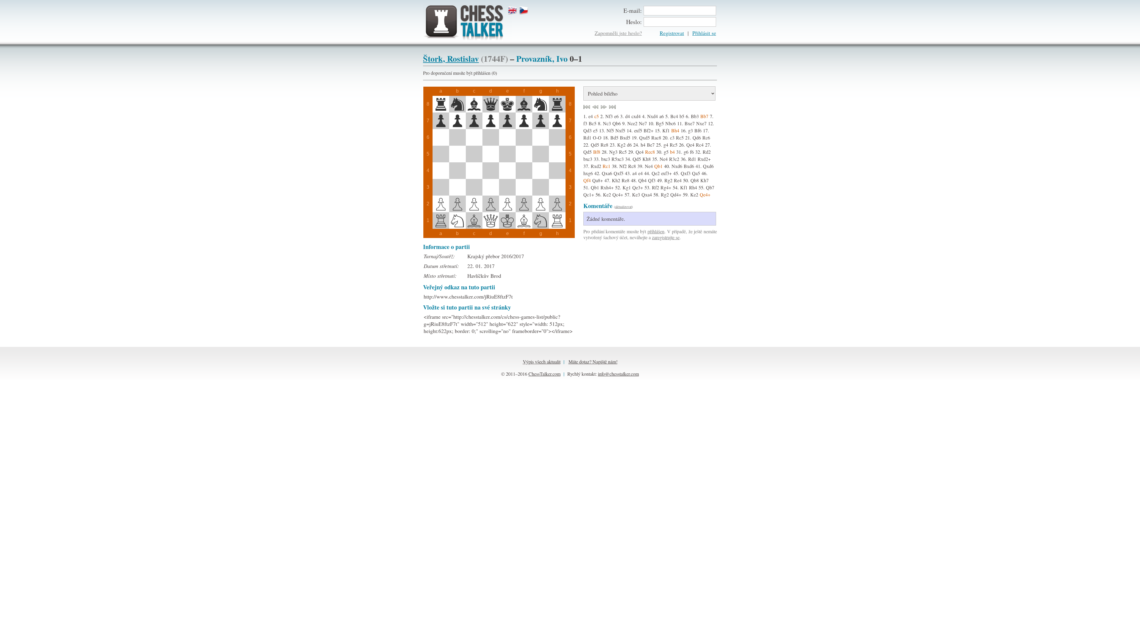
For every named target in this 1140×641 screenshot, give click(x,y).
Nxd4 (652, 116)
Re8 (604, 145)
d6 (629, 145)
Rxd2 (596, 166)
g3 (690, 130)
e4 (590, 116)
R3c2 (674, 159)
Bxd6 (689, 166)
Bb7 (704, 116)
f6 (692, 152)
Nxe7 (701, 123)
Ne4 (664, 159)
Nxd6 (677, 166)
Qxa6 (607, 173)
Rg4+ (666, 187)
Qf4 (587, 180)
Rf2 (655, 187)
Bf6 (698, 130)
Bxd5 (625, 137)
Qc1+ (588, 194)
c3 (672, 137)
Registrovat (672, 33)
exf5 (638, 130)
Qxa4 (647, 194)
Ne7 (643, 123)
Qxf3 (686, 173)
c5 (596, 116)
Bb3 (695, 116)
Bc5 (592, 123)
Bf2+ (648, 130)
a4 (634, 173)
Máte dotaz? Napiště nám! (593, 361)
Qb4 (642, 180)
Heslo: (634, 22)
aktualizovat (623, 206)
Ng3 (613, 152)
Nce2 (632, 123)
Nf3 (609, 116)
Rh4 (693, 187)
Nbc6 (670, 123)
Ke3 (636, 194)
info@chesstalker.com (618, 374)
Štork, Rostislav (451, 59)
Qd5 (595, 145)
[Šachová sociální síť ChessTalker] (467, 22)
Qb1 (658, 166)
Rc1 (606, 166)
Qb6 (616, 123)
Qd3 (587, 130)
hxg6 (588, 173)
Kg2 (621, 145)
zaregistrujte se (666, 237)
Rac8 (656, 137)
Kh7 (704, 180)
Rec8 (650, 152)
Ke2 (607, 194)
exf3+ (666, 173)
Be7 (651, 145)
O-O (597, 137)
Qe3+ (637, 187)
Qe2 (656, 173)
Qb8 (695, 180)
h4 (643, 145)
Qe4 (690, 145)
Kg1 (627, 187)
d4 (627, 116)
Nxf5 (620, 130)
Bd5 (614, 137)
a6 (661, 116)
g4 (666, 145)
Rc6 (706, 137)
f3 (585, 123)
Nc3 (607, 123)
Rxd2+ (704, 159)
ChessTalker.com (544, 374)
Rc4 (700, 145)
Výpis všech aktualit (541, 361)
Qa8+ (597, 180)
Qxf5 (618, 173)
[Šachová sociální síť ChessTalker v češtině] (524, 10)
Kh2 (616, 180)
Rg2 (668, 180)
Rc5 (680, 137)
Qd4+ (675, 194)
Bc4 (674, 116)
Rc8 (632, 166)
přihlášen (655, 231)
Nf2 (623, 166)
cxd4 (636, 116)
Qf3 (652, 180)
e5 (595, 130)
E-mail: (632, 11)
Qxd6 (708, 166)
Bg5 (660, 123)
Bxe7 (690, 123)
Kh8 (646, 159)
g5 (666, 152)
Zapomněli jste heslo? (618, 33)
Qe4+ (705, 194)
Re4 (678, 180)
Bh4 (675, 130)
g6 (686, 152)
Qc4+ (617, 194)
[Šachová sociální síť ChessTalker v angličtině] (513, 10)
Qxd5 (644, 137)
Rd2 (707, 152)
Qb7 (710, 187)
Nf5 (610, 130)
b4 (672, 152)
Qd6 (697, 137)
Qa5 (696, 173)
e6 (616, 116)
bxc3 (587, 159)
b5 (682, 116)
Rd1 (587, 137)
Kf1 (666, 130)
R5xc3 (618, 159)
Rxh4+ (607, 187)
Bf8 (596, 152)
